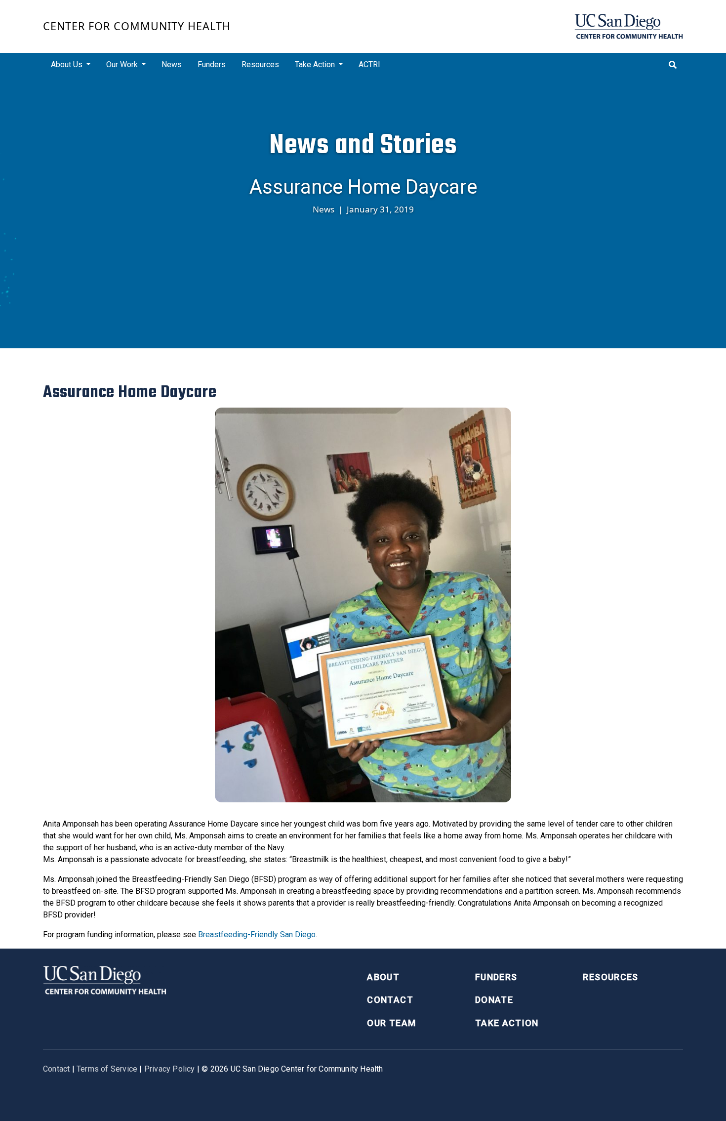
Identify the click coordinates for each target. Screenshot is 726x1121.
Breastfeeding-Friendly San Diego (257, 934)
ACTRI (369, 64)
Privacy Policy (169, 1069)
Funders (212, 64)
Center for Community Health (137, 26)
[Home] (628, 26)
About (383, 977)
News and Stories (363, 144)
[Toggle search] (672, 64)
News (171, 64)
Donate (494, 1000)
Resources (260, 64)
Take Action (507, 1023)
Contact (390, 1000)
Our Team (391, 1023)
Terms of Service (107, 1069)
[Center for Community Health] (104, 979)
